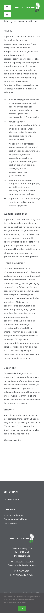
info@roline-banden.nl (25, 565)
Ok (22, 608)
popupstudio (14, 440)
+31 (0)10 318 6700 (24, 561)
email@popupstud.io (19, 433)
